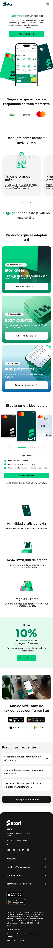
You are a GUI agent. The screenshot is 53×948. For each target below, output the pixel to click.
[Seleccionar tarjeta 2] (44, 426)
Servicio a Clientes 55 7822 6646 (18, 834)
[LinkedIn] (18, 850)
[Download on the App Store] (16, 720)
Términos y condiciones (16, 940)
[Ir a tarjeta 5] (34, 447)
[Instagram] (13, 850)
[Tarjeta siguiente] (42, 448)
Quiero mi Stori (26, 34)
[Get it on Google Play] (35, 720)
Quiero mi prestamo (24, 385)
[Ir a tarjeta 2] (28, 447)
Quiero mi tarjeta (24, 286)
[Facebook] (8, 850)
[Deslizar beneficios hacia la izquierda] (23, 202)
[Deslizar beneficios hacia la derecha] (30, 202)
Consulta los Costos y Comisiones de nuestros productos (25, 935)
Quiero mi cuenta (24, 336)
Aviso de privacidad (14, 929)
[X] (23, 850)
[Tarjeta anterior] (10, 448)
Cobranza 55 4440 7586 (17, 840)
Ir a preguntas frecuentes (26, 799)
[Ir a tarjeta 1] (22, 447)
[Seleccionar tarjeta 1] (26, 426)
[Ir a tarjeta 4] (32, 447)
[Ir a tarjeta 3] (30, 447)
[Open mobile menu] (48, 4)
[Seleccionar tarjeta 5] (8, 426)
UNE (8, 845)
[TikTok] (28, 850)
